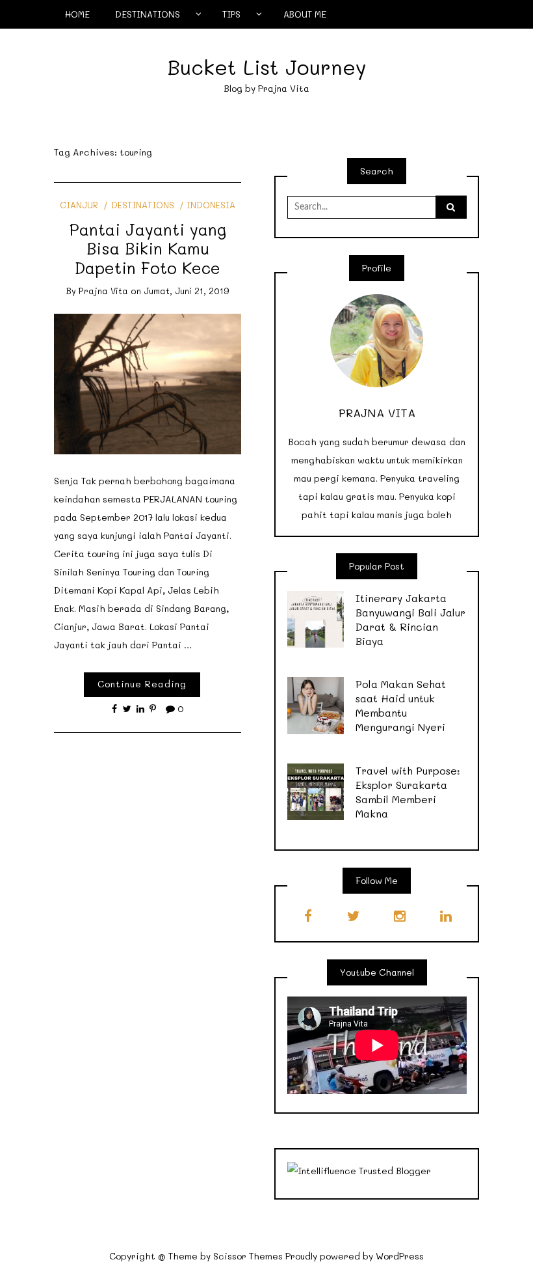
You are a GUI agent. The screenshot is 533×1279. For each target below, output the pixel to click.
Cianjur (79, 204)
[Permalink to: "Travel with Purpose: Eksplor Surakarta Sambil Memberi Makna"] (315, 790)
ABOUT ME (304, 14)
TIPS (231, 14)
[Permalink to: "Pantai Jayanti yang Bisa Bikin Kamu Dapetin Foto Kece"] (148, 383)
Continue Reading (142, 684)
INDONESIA (211, 204)
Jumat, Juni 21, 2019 (186, 290)
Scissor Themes (248, 1256)
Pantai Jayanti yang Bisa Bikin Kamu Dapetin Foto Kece (148, 248)
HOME (77, 14)
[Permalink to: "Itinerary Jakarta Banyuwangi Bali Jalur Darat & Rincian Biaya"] (315, 618)
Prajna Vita (103, 290)
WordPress (400, 1256)
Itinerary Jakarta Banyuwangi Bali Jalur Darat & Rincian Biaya (410, 619)
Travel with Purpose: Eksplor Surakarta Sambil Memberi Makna (408, 791)
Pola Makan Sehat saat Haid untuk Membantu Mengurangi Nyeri (401, 705)
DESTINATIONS (147, 14)
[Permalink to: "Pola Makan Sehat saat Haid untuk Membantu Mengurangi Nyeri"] (315, 704)
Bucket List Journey (267, 66)
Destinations (142, 204)
